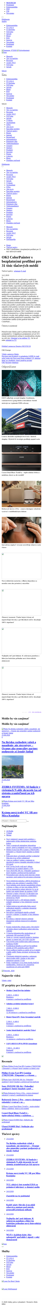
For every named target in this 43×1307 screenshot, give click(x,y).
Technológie (10, 123)
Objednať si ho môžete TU (20, 338)
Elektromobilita (11, 7)
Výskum (9, 120)
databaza (15, 362)
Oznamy (9, 146)
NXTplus (9, 32)
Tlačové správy (11, 131)
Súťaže (8, 34)
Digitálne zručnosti (13, 160)
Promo (8, 154)
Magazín (9, 56)
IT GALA (10, 27)
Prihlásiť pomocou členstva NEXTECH (16, 346)
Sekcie (4, 71)
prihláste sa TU (11, 340)
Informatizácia (11, 139)
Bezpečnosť (10, 137)
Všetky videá (6, 980)
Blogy (8, 36)
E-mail (23, 271)
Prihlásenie (6, 19)
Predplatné (10, 5)
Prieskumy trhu (11, 141)
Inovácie (9, 152)
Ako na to (10, 127)
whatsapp (17, 271)
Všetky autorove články (10, 354)
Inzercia (9, 40)
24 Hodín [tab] (9, 831)
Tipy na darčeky (12, 58)
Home (8, 245)
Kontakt (9, 46)
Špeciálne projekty (13, 129)
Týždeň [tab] (9, 833)
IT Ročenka (10, 30)
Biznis (8, 133)
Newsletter (10, 13)
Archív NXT (11, 63)
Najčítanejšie (11, 239)
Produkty (9, 150)
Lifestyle (9, 156)
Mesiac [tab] (8, 835)
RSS (8, 38)
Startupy (9, 148)
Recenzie (9, 60)
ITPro (8, 125)
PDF (8, 9)
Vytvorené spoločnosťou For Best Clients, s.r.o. (19, 1285)
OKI (3, 362)
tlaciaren (9, 362)
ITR (7, 11)
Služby (4, 21)
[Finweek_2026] (8, 971)
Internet (9, 135)
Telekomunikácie (12, 143)
